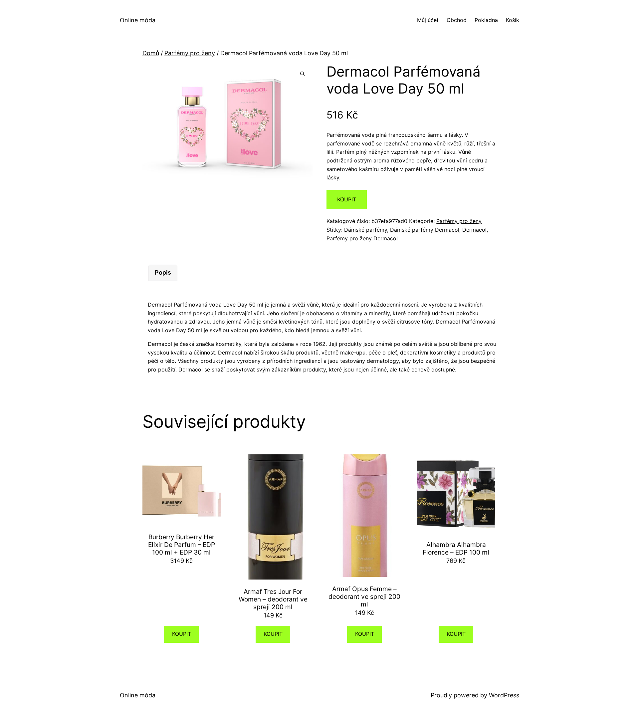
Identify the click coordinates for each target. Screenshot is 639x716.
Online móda (137, 20)
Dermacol (474, 229)
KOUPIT (346, 199)
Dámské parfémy (365, 229)
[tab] (162, 273)
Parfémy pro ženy (189, 53)
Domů (150, 53)
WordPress (504, 695)
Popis (163, 272)
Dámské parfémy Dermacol (424, 229)
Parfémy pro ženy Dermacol (362, 238)
